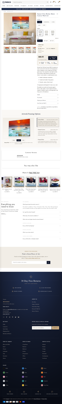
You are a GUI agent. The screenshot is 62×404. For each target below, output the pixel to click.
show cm (56, 38)
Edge (23, 140)
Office (24, 356)
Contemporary (45, 356)
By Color (30, 5)
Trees (4, 353)
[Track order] (50, 2)
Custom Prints (49, 5)
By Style (42, 5)
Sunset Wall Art (54, 106)
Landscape (5, 351)
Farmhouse (44, 358)
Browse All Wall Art (36, 309)
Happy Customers (35, 304)
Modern (43, 346)
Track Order (5, 329)
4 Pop (39, 25)
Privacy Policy (44, 398)
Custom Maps (57, 5)
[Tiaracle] (7, 2)
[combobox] (29, 2)
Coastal (43, 351)
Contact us (3, 213)
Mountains (5, 356)
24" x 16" (40, 40)
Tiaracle (7, 398)
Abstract (44, 344)
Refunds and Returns (7, 333)
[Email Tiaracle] (4, 317)
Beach (4, 346)
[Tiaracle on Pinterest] (12, 317)
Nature (4, 358)
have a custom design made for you (33, 258)
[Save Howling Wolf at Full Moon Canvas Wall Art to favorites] (47, 178)
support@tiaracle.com (12, 309)
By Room (36, 5)
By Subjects (23, 5)
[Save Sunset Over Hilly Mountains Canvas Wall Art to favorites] (23, 178)
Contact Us (5, 326)
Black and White (6, 344)
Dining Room (25, 353)
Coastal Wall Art (49, 106)
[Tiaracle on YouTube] (18, 317)
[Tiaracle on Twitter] (15, 317)
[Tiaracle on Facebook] (7, 317)
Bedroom (24, 346)
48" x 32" (52, 40)
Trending (16, 5)
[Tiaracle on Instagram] (9, 317)
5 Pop (44, 25)
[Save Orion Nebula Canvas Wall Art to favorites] (11, 178)
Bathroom (24, 349)
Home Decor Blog (35, 306)
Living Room (25, 344)
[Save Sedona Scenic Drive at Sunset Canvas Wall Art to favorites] (59, 178)
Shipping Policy (6, 331)
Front (14, 140)
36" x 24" (46, 40)
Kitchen (24, 351)
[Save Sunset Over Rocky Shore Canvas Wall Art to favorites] (57, 14)
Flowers (4, 349)
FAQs (4, 324)
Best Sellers (10, 5)
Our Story (34, 302)
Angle (18, 140)
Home (3, 5)
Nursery (24, 358)
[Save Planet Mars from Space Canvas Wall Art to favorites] (35, 178)
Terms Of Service (37, 398)
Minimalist (44, 353)
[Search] (47, 2)
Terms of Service (35, 311)
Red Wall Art (10, 11)
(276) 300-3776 (6, 314)
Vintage (43, 349)
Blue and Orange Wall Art (41, 108)
